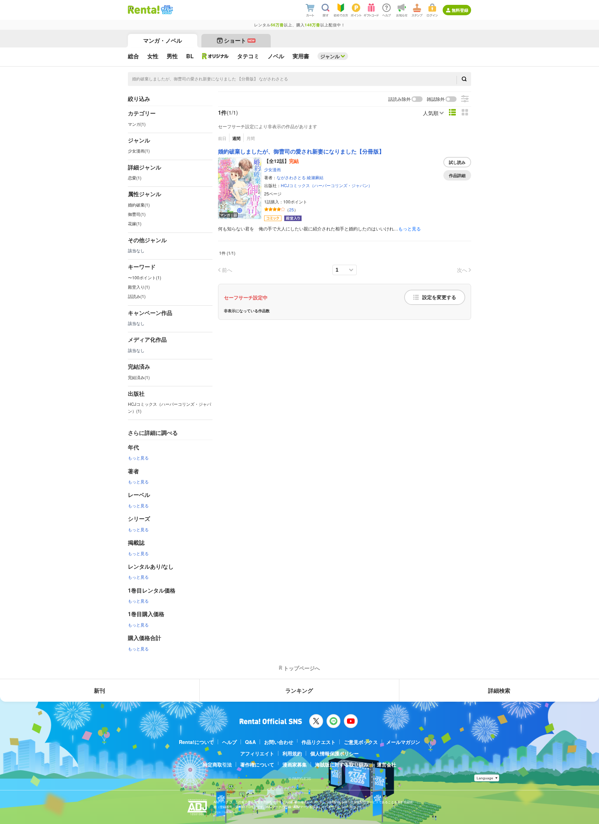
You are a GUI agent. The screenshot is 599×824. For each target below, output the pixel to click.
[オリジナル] (215, 56)
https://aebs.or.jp (226, 812)
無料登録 (460, 10)
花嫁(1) (134, 223)
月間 (250, 138)
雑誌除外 (436, 99)
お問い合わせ (278, 741)
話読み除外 (399, 99)
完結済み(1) (139, 377)
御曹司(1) (137, 214)
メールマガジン (403, 741)
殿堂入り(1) (139, 287)
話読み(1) (137, 296)
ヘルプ (229, 741)
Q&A (250, 741)
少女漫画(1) (139, 151)
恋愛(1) (134, 178)
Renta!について (196, 741)
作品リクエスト (319, 741)
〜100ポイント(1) (144, 277)
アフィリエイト (257, 753)
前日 (222, 138)
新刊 (99, 690)
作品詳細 (457, 175)
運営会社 (386, 764)
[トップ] (143, 10)
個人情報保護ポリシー (334, 753)
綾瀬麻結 (315, 177)
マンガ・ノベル (162, 40)
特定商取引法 (217, 764)
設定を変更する (439, 297)
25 (291, 209)
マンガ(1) (137, 124)
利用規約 (292, 753)
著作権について (257, 764)
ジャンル (330, 56)
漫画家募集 (295, 764)
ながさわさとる (291, 177)
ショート (239, 40)
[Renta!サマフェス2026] (166, 9)
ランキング (299, 690)
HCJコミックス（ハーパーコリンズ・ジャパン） (326, 185)
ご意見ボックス (361, 741)
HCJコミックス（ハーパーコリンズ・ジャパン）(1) (169, 407)
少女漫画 (272, 169)
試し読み (457, 162)
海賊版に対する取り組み (341, 764)
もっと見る (138, 458)
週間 (236, 138)
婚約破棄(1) (139, 205)
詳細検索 (499, 690)
